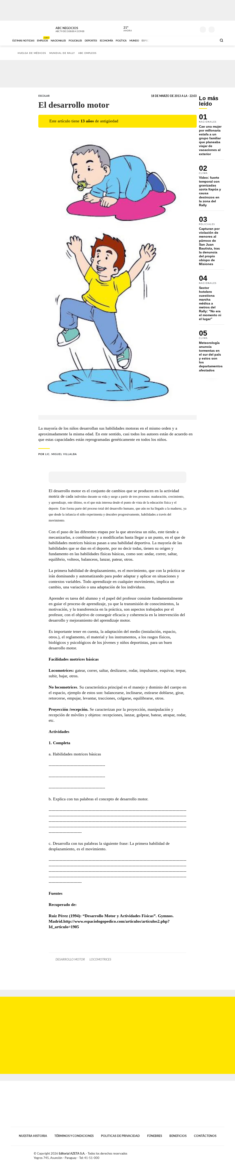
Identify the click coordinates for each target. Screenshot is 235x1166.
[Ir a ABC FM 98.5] (208, 40)
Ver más (211, 136)
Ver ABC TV (78, 28)
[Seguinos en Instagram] (193, 28)
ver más (125, 29)
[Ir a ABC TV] (176, 40)
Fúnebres (154, 1136)
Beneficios (178, 1136)
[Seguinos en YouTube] (186, 28)
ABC (23, 28)
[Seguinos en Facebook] (173, 28)
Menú (220, 29)
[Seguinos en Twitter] (179, 28)
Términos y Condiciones (74, 1136)
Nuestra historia (33, 1136)
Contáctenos (205, 1136)
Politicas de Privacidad (120, 1136)
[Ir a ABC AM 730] (189, 40)
